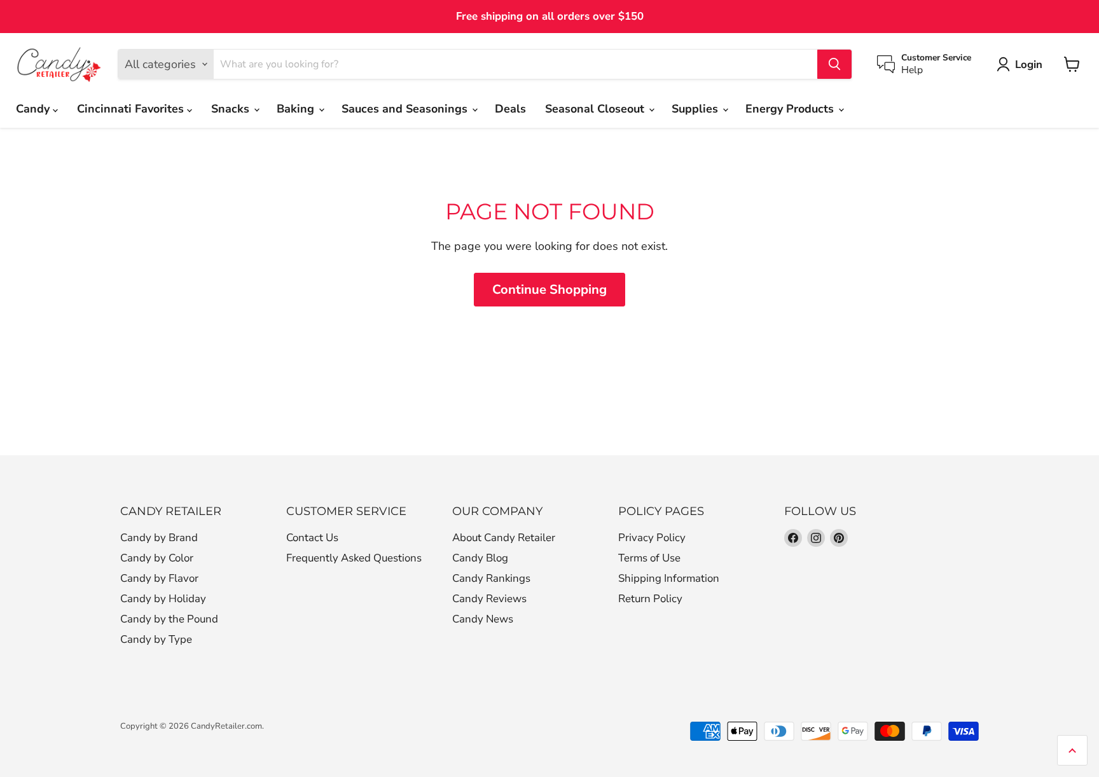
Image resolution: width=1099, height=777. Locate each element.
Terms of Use (649, 558)
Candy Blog (480, 558)
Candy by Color (156, 558)
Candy (34, 108)
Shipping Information (668, 578)
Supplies (696, 108)
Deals (510, 108)
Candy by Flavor (159, 578)
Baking (297, 108)
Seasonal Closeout (596, 108)
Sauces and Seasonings (406, 108)
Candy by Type (156, 639)
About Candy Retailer (503, 537)
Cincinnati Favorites (132, 108)
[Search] (834, 64)
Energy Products (791, 108)
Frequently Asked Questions (354, 558)
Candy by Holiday (163, 598)
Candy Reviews (489, 598)
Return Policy (650, 598)
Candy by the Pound (169, 619)
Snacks (231, 108)
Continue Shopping (549, 289)
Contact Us (312, 537)
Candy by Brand (159, 537)
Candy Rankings (491, 578)
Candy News (482, 619)
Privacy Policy (652, 537)
